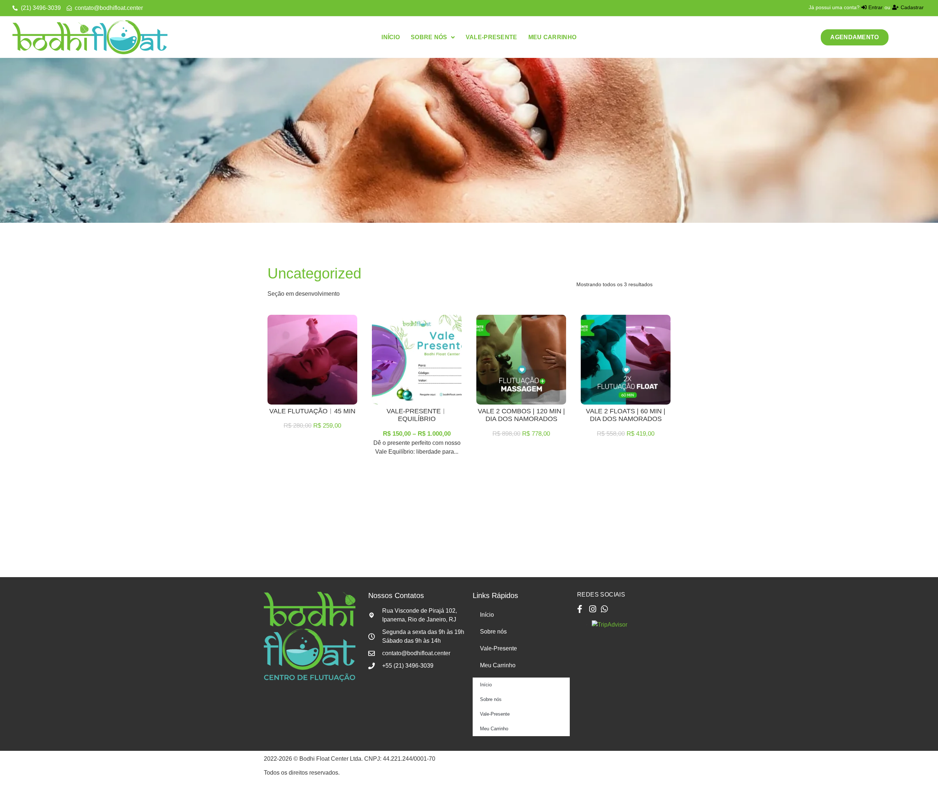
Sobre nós (493, 631)
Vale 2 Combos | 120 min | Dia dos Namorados (521, 415)
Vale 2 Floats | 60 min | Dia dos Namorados (625, 415)
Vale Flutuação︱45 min (312, 411)
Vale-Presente (498, 648)
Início (487, 615)
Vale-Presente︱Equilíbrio (417, 415)
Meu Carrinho (498, 665)
